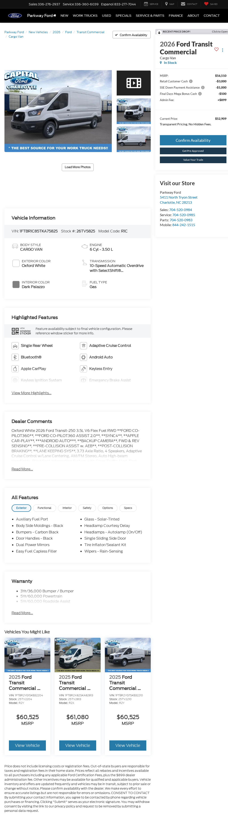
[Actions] (222, 50)
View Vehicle (27, 745)
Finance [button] (176, 15)
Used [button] (106, 15)
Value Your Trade (193, 159)
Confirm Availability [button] (193, 140)
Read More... (22, 469)
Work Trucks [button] (85, 15)
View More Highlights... (31, 393)
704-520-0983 (181, 220)
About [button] (193, 15)
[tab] (21, 508)
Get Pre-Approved (193, 150)
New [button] (64, 15)
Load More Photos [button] (78, 167)
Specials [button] (123, 15)
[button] (58, 111)
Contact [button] (212, 15)
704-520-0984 (180, 209)
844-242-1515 (183, 225)
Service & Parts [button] (150, 15)
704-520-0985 (183, 215)
